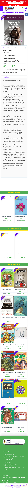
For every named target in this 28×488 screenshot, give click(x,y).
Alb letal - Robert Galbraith (21, 253)
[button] (23, 194)
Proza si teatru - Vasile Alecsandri (20, 289)
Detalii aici (18, 487)
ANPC (3, 476)
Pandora (7, 291)
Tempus (7, 319)
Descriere (6, 77)
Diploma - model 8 (20, 427)
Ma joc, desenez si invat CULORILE (20, 372)
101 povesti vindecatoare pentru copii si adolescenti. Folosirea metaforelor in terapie (21, 216)
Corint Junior (7, 218)
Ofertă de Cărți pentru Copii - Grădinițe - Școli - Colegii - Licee (14, 2)
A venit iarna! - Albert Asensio (20, 344)
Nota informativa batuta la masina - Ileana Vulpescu (7, 317)
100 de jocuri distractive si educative (7, 216)
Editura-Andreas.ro (12, 477)
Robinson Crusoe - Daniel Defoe (7, 344)
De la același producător (14, 228)
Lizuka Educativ (20, 346)
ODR (7, 476)
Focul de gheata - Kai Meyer (20, 317)
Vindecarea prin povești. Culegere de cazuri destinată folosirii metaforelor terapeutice (20, 399)
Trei (8, 52)
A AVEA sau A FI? (7, 253)
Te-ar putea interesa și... (14, 264)
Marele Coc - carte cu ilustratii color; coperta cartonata (7, 427)
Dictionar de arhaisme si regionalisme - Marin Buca (7, 399)
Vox (7, 401)
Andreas (20, 291)
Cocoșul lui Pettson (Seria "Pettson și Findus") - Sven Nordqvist (7, 289)
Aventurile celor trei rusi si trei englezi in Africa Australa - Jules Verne (7, 372)
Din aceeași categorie (14, 192)
